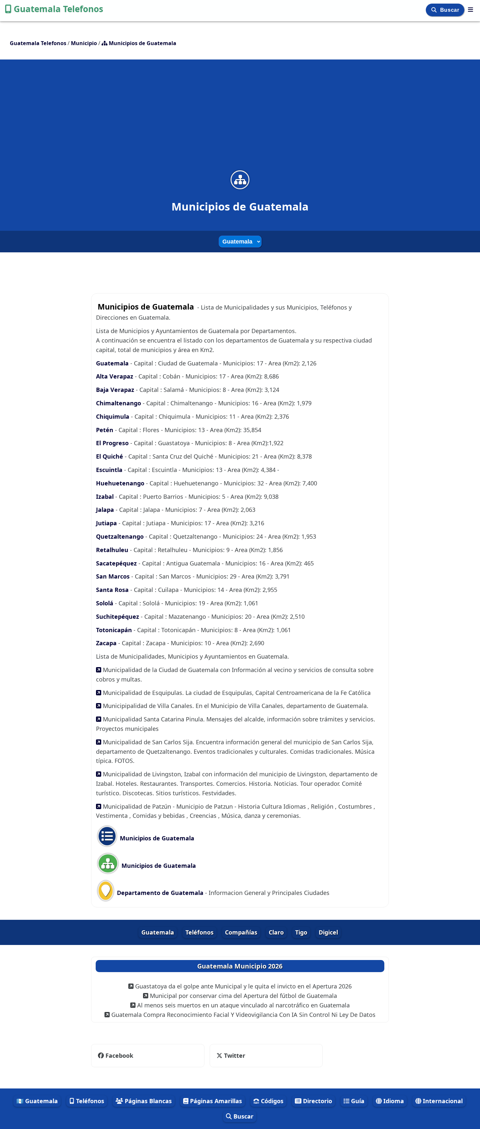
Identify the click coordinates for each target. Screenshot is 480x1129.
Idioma (393, 1101)
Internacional (442, 1101)
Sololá (105, 603)
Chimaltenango (119, 403)
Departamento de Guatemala (159, 893)
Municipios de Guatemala (156, 838)
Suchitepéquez (118, 616)
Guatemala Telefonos (58, 9)
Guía (356, 1101)
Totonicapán (115, 630)
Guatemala (113, 363)
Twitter (233, 1055)
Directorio (316, 1101)
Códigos (271, 1101)
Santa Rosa (113, 590)
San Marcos (113, 576)
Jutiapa (107, 523)
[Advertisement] (240, 119)
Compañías (241, 932)
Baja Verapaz (116, 390)
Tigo (301, 932)
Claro (276, 932)
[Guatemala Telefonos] (470, 9)
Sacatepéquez (117, 563)
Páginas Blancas (147, 1101)
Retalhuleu (113, 550)
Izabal (105, 496)
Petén (105, 430)
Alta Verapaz (115, 376)
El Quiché (110, 456)
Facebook (119, 1055)
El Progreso (113, 443)
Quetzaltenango (120, 536)
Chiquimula (113, 416)
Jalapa (106, 510)
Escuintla (110, 470)
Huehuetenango (121, 483)
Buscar (450, 10)
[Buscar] (434, 10)
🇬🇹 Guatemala (37, 1101)
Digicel (328, 932)
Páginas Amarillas (215, 1101)
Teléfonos (199, 932)
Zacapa (107, 643)
